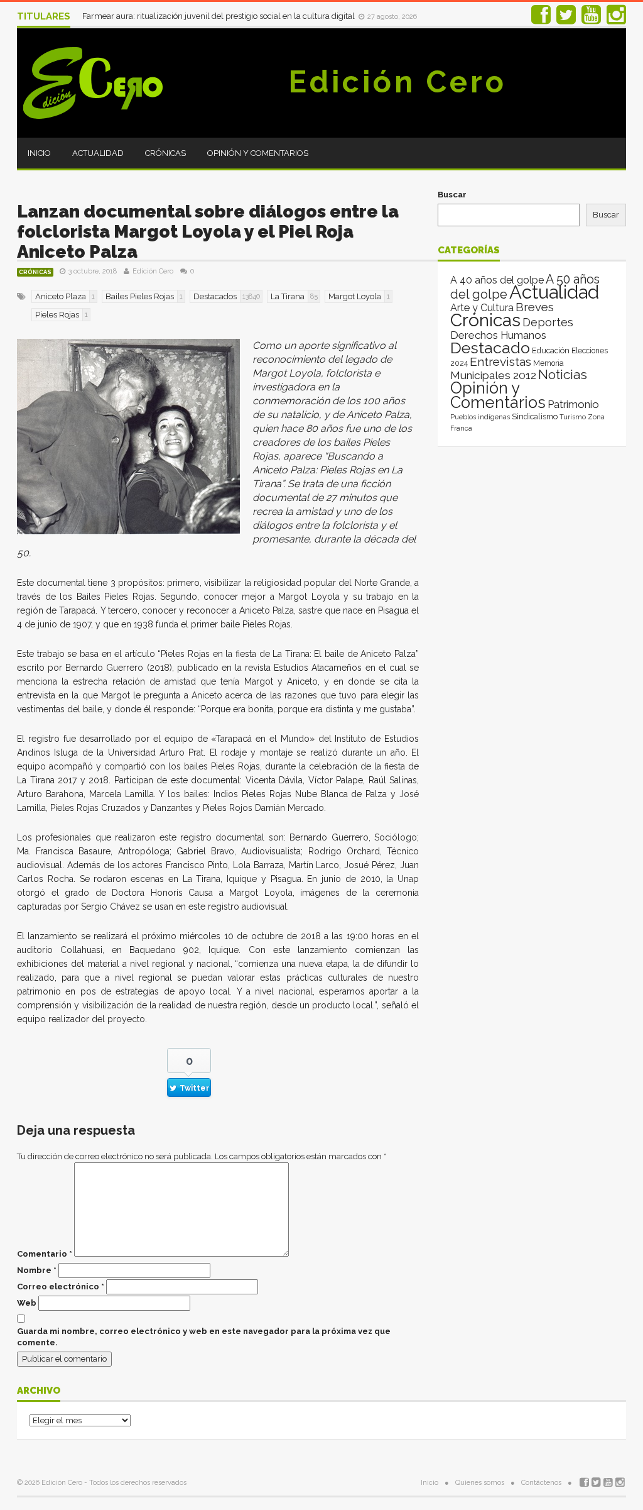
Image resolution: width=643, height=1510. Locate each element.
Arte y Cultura (482, 308)
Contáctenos (541, 1483)
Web (26, 1303)
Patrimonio (573, 404)
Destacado (490, 347)
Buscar (452, 194)
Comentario (44, 1254)
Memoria (548, 363)
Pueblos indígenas (480, 417)
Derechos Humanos (498, 335)
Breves (535, 307)
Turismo (572, 417)
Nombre (37, 1270)
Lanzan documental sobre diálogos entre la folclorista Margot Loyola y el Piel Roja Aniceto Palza (208, 231)
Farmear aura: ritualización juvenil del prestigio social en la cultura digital (219, 16)
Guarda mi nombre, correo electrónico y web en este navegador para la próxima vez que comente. (204, 1336)
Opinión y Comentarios (257, 153)
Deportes (547, 322)
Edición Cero (397, 81)
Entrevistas (500, 362)
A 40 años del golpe (497, 280)
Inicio (39, 153)
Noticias (562, 374)
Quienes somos (479, 1483)
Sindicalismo (535, 416)
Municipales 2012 (493, 375)
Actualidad (98, 153)
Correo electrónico (60, 1286)
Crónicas (165, 153)
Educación (551, 350)
